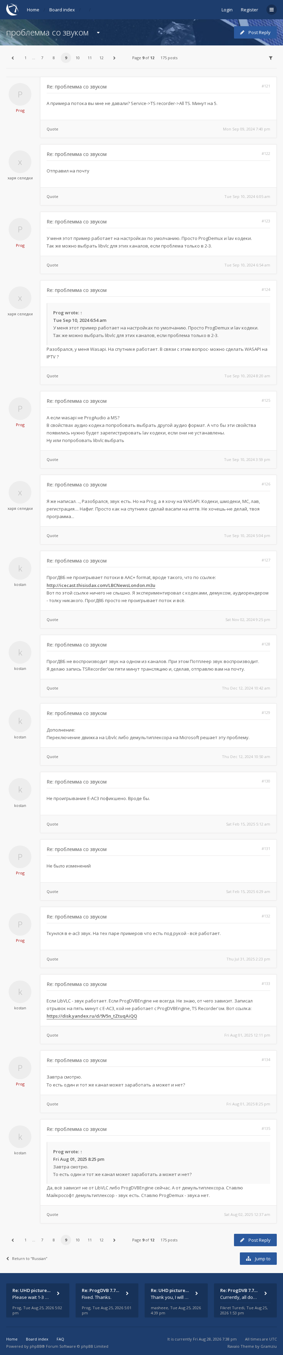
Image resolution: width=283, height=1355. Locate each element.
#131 (266, 848)
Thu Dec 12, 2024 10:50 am (246, 756)
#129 (266, 712)
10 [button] (78, 57)
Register (249, 10)
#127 (266, 560)
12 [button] (101, 57)
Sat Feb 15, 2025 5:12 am (248, 824)
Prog (20, 110)
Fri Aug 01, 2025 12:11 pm (247, 1035)
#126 (266, 483)
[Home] (12, 9)
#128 (266, 644)
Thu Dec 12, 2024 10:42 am (246, 688)
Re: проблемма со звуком (77, 86)
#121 (266, 85)
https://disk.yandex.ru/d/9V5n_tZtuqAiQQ (92, 1016)
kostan (20, 584)
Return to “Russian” (29, 1258)
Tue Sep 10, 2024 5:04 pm (247, 535)
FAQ (60, 1339)
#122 (266, 153)
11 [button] (90, 57)
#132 (266, 915)
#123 (266, 220)
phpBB (36, 1346)
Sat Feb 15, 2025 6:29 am (248, 891)
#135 (266, 1128)
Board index (62, 10)
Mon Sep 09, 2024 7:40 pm (246, 129)
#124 (266, 289)
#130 (266, 781)
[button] (12, 58)
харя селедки (20, 177)
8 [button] (54, 57)
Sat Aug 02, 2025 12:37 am (247, 1214)
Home (33, 10)
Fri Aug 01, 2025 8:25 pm (248, 1103)
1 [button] (26, 57)
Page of (143, 57)
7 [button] (42, 57)
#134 (266, 1059)
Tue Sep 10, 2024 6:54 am (247, 264)
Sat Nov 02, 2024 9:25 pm (247, 619)
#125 (266, 400)
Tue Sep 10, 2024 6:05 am (247, 196)
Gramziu (269, 1346)
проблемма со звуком (47, 32)
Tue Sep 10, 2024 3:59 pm (247, 459)
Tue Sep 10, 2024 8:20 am (247, 375)
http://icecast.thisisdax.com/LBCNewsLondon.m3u (101, 585)
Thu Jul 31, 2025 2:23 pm (248, 959)
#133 (266, 983)
